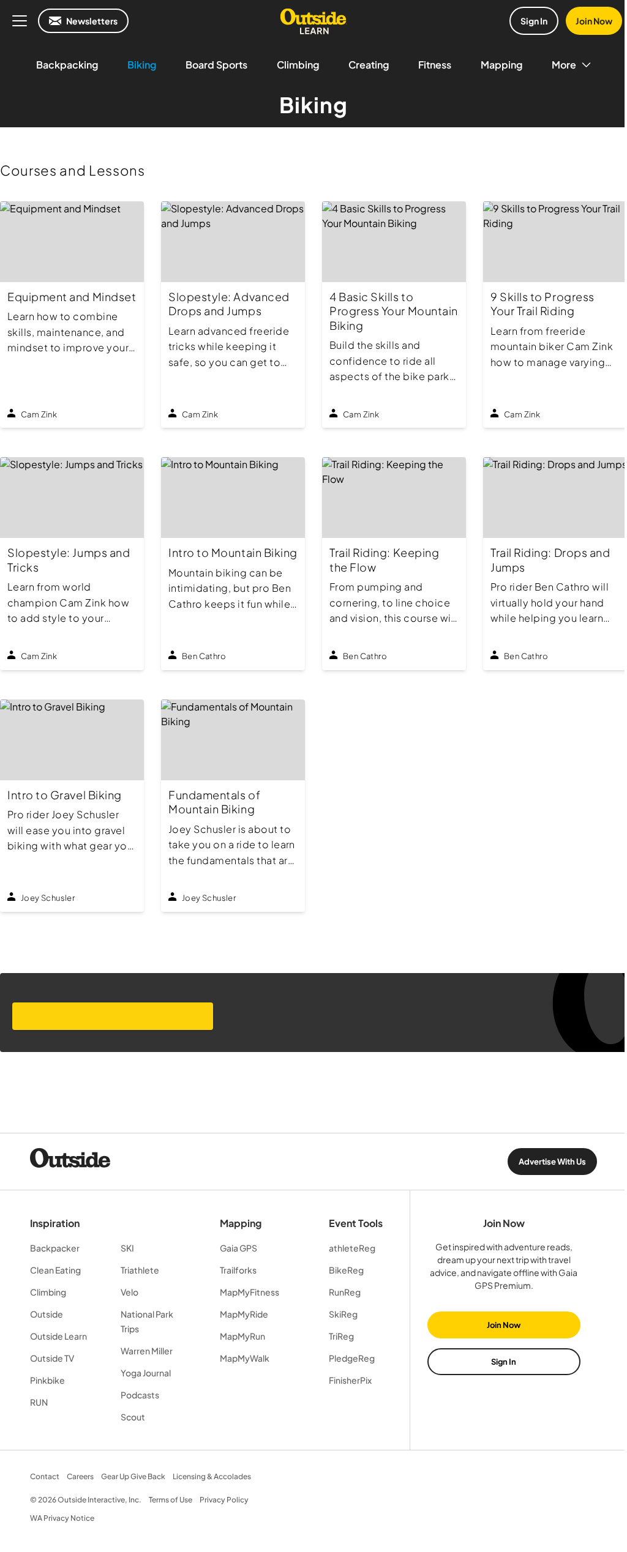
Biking (141, 64)
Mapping (501, 64)
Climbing (298, 64)
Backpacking (67, 64)
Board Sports (216, 64)
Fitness (434, 64)
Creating (368, 64)
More (564, 64)
